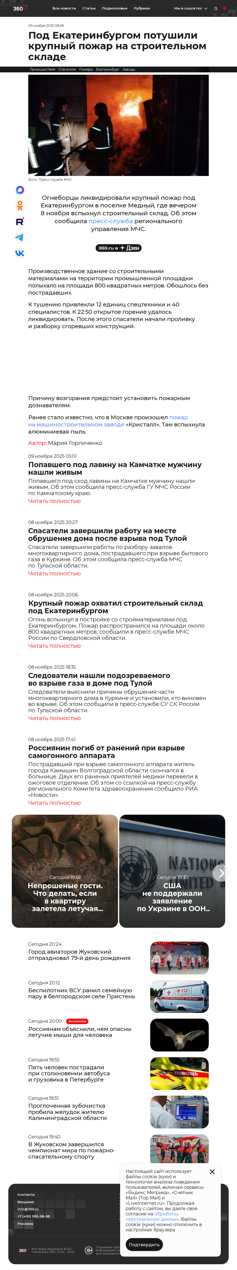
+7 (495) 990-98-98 (34, 1216)
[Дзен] (119, 248)
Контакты (26, 1194)
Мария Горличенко (75, 443)
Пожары (86, 69)
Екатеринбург (107, 69)
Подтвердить (144, 1244)
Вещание (26, 1202)
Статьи (89, 8)
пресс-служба (111, 221)
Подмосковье (115, 8)
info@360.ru (28, 1209)
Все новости (64, 8)
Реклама (25, 1224)
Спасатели (67, 69)
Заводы (129, 69)
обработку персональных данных (152, 1216)
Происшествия (42, 69)
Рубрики (142, 8)
